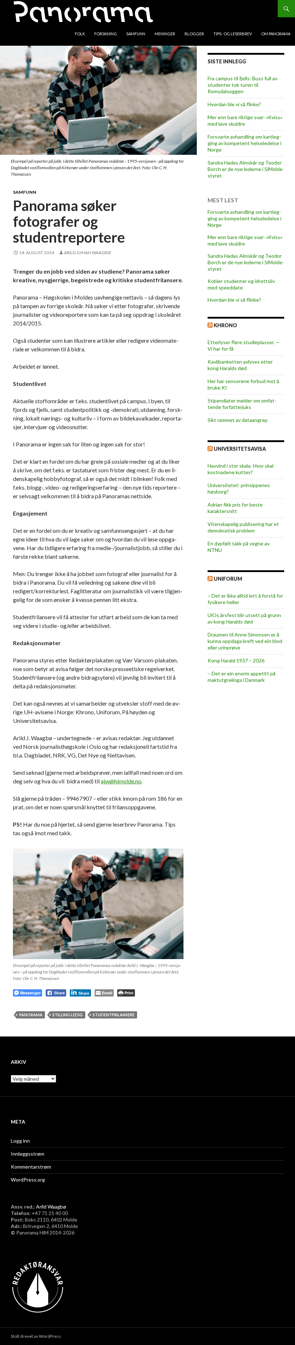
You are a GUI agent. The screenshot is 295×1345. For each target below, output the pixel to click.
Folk (80, 33)
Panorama (30, 1014)
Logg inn (20, 1141)
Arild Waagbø (51, 1207)
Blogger (194, 33)
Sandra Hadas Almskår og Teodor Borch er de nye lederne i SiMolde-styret (246, 169)
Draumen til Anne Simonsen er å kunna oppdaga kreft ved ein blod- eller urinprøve (246, 641)
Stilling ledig (68, 1014)
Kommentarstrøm (31, 1167)
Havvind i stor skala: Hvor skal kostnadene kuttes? (240, 469)
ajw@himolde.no (121, 781)
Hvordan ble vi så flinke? (234, 104)
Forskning (105, 33)
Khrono (225, 325)
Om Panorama (275, 33)
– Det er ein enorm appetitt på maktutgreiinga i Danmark (242, 676)
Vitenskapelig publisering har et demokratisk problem (243, 527)
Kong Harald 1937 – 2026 (236, 660)
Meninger (165, 33)
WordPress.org (28, 1180)
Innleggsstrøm (27, 1154)
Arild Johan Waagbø (87, 252)
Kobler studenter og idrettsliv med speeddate (241, 284)
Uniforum (228, 579)
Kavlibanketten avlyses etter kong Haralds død (240, 365)
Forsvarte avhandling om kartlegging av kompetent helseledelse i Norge (244, 143)
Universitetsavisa (240, 449)
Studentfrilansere (114, 1014)
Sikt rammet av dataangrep (238, 420)
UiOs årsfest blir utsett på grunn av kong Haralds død (244, 618)
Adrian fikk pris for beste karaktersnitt (235, 507)
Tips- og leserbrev (232, 33)
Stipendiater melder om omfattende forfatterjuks (242, 403)
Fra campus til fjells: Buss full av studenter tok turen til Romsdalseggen (242, 84)
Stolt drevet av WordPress (36, 1336)
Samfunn (135, 33)
